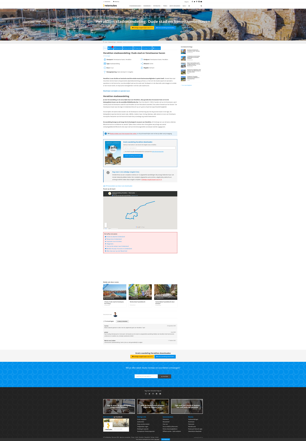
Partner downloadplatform (170, 429)
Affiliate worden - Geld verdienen (172, 431)
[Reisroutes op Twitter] (194, 1)
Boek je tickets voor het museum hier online (123, 133)
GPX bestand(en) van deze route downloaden (118, 186)
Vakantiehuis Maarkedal (194, 431)
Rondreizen (147, 6)
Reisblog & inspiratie (142, 429)
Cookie (136, 437)
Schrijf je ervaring (122, 321)
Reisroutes (110, 5)
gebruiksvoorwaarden (158, 151)
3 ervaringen (107, 56)
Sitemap (152, 437)
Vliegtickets (138, 48)
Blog (184, 6)
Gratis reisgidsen (174, 6)
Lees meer (157, 439)
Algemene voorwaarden (125, 437)
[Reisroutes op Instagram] (199, 1)
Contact (156, 437)
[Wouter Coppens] (115, 314)
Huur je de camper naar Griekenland (117, 246)
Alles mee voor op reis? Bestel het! (116, 251)
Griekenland (119, 42)
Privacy (132, 437)
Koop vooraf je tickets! (143, 424)
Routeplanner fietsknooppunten (146, 431)
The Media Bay (107, 437)
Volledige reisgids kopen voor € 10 (143, 27)
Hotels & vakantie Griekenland (115, 237)
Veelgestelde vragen (142, 426)
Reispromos (119, 48)
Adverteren (107, 1)
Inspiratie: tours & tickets (114, 241)
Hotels (111, 47)
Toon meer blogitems (187, 85)
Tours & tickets (128, 48)
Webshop (116, 1)
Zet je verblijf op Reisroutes (170, 426)
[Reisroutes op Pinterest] (197, 1)
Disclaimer (141, 437)
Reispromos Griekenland (114, 239)
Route (105, 48)
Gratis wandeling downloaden (166, 27)
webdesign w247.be (198, 437)
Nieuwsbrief (166, 422)
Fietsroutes (156, 6)
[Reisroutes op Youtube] (201, 1)
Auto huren (157, 48)
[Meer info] (189, 6)
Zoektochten (140, 422)
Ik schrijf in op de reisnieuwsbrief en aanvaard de (144, 151)
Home (106, 42)
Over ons (165, 424)
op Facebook (112, 417)
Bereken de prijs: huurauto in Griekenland (119, 248)
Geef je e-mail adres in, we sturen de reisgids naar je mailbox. (139, 144)
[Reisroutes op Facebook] (192, 1)
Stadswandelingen (135, 6)
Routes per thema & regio (195, 429)
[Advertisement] (140, 267)
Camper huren (148, 48)
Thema (165, 6)
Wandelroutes (192, 426)
